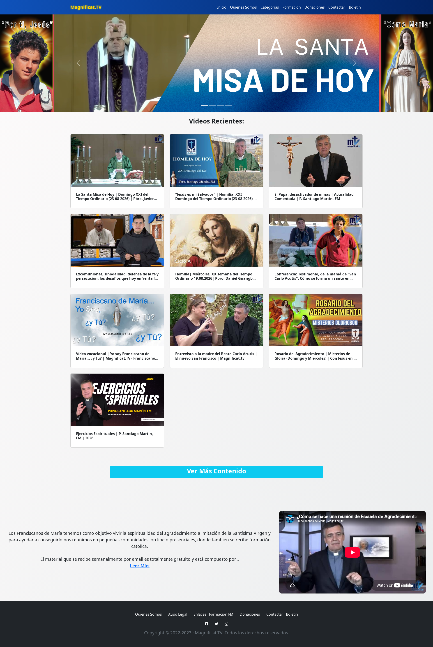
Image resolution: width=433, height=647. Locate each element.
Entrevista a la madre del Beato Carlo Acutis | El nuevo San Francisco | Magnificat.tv (216, 356)
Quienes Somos (243, 7)
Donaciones (314, 7)
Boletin (292, 614)
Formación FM (221, 614)
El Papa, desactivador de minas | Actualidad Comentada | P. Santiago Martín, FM (314, 196)
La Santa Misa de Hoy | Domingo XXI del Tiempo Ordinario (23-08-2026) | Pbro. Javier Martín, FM (115, 198)
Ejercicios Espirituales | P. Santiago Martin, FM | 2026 (114, 435)
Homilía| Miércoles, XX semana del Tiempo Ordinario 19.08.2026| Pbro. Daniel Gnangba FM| (215, 278)
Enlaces (199, 614)
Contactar (336, 7)
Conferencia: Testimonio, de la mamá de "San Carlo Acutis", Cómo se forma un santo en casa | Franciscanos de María (315, 278)
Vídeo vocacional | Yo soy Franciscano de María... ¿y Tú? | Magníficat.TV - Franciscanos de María (116, 358)
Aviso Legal (177, 614)
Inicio (221, 7)
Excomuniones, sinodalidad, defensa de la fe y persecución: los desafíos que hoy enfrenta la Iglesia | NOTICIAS (117, 278)
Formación (292, 7)
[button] (78, 63)
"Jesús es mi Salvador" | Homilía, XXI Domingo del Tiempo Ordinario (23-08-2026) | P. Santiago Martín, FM (215, 198)
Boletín (355, 7)
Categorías (269, 7)
